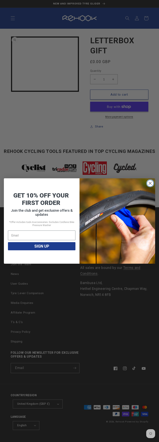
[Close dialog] (150, 183)
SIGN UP (41, 246)
